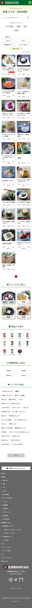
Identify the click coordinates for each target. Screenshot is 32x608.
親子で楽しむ (12, 399)
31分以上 (23, 375)
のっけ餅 (15, 411)
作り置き (4, 432)
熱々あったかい (15, 403)
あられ (4, 491)
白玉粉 (16, 30)
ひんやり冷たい (6, 407)
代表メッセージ (7, 512)
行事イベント (5, 403)
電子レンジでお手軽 (7, 428)
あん (4, 487)
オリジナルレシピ (5, 547)
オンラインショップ (6, 558)
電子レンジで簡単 (19, 395)
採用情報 (5, 515)
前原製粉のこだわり (6, 522)
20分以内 (23, 370)
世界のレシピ (12, 424)
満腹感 (17, 391)
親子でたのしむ (15, 440)
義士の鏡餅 (6, 494)
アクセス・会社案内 (6, 498)
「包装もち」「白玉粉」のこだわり (12, 529)
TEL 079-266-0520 (16, 574)
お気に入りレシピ (7, 391)
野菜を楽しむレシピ (20, 428)
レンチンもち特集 (5, 551)
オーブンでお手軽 (6, 420)
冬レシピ (22, 411)
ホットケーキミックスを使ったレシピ (19, 432)
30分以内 (8, 375)
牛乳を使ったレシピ (14, 416)
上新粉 (18, 26)
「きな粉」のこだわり (9, 533)
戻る (16, 455)
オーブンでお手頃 (17, 444)
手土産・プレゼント (7, 395)
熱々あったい (5, 440)
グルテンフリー (17, 407)
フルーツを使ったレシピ (20, 420)
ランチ (20, 399)
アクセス (5, 501)
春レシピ (4, 416)
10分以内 (8, 370)
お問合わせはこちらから (16, 468)
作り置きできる (6, 411)
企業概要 (5, 505)
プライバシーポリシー (16, 588)
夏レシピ (26, 407)
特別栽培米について (8, 536)
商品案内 (3, 477)
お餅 (25, 26)
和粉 (4, 484)
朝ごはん (4, 399)
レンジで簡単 (9, 26)
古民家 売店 (6, 519)
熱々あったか (16, 436)
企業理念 (5, 508)
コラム (2, 554)
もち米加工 (6, 540)
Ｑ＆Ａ (2, 544)
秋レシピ (4, 424)
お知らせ (3, 473)
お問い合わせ (4, 561)
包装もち (5, 480)
